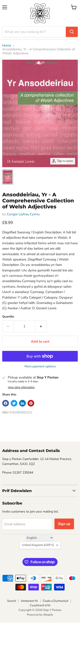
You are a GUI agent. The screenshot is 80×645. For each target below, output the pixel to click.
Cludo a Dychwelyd (55, 601)
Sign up (64, 523)
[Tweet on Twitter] (14, 403)
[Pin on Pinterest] (31, 403)
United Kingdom (38, 545)
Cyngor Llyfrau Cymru (23, 214)
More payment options (40, 366)
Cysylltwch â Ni (40, 605)
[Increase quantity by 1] (41, 326)
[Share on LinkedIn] (22, 403)
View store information (21, 387)
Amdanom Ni (29, 601)
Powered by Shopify (40, 615)
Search (11, 601)
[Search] (72, 32)
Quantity (8, 316)
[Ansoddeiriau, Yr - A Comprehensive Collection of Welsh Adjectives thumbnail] (7, 177)
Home (6, 45)
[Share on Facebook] (5, 403)
